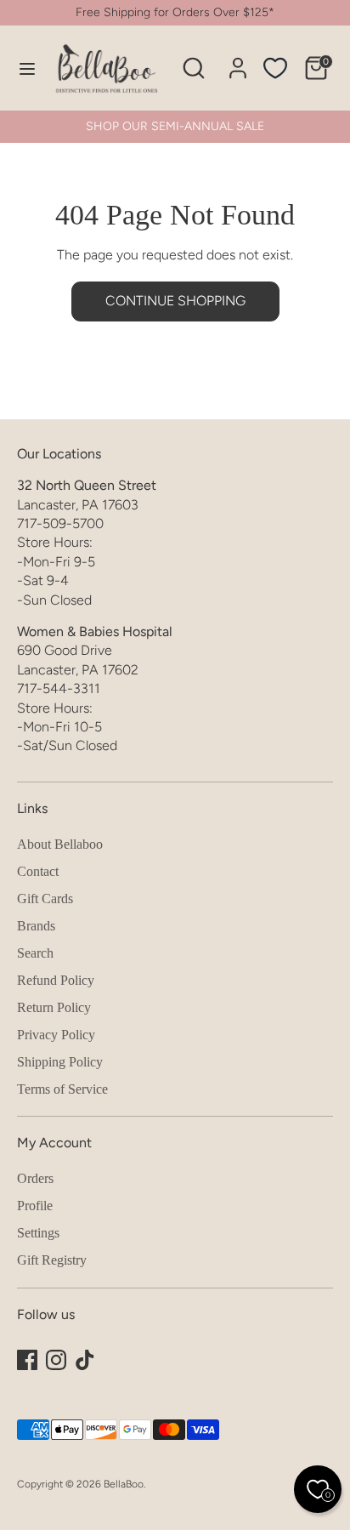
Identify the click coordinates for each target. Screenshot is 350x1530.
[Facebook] (27, 1360)
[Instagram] (56, 1360)
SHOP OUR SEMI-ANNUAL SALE (175, 126)
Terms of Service (62, 1089)
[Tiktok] (85, 1360)
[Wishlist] (275, 68)
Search (35, 953)
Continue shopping (175, 301)
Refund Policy (55, 980)
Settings (38, 1233)
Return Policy (54, 1007)
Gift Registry (52, 1260)
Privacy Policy (56, 1034)
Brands (36, 926)
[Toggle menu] (19, 68)
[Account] (238, 60)
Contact (38, 871)
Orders (35, 1178)
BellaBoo (124, 1484)
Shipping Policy (60, 1062)
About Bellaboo (60, 844)
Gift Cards (45, 898)
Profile (35, 1205)
